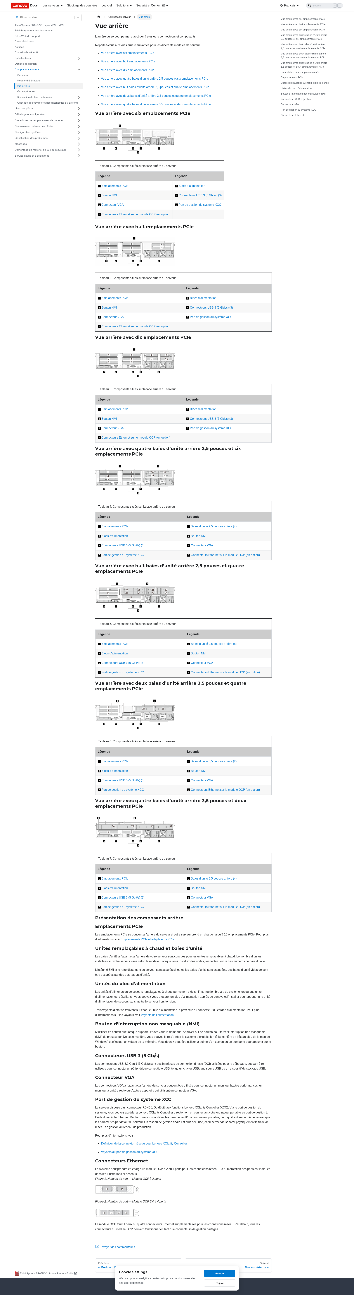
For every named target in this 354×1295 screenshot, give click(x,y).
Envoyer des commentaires (117, 1247)
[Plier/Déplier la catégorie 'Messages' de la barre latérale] (79, 144)
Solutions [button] (122, 5)
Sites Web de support (27, 36)
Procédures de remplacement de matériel (39, 120)
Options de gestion (26, 63)
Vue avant (23, 75)
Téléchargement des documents (34, 30)
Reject (220, 1283)
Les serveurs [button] (51, 5)
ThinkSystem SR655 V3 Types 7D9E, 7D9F (40, 25)
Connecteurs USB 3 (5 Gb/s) (296, 99)
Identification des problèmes (31, 137)
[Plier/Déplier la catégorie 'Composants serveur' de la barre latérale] (79, 70)
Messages (21, 143)
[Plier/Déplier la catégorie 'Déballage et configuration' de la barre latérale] (79, 114)
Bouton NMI (109, 195)
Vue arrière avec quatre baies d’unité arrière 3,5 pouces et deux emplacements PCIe (156, 104)
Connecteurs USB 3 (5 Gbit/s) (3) (200, 195)
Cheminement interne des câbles (34, 126)
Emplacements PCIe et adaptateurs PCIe (147, 939)
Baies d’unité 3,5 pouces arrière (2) (214, 761)
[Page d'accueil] (98, 17)
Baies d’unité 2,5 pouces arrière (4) (214, 526)
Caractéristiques (24, 41)
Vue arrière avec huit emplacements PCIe (128, 61)
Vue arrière (23, 86)
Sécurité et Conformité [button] (150, 5)
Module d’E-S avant (28, 80)
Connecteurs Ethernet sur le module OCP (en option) (135, 214)
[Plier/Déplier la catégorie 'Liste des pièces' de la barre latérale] (79, 109)
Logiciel (107, 5)
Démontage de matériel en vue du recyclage (41, 149)
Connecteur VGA (112, 204)
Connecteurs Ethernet (292, 115)
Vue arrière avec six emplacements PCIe (127, 52)
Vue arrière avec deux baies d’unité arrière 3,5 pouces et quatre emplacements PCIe (156, 95)
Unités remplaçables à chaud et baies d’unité (305, 82)
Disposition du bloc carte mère (34, 97)
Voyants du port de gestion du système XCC (130, 1152)
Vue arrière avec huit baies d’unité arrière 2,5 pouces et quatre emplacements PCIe (155, 87)
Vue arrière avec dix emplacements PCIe (127, 70)
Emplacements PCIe (114, 185)
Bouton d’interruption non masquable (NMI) (303, 93)
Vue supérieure (26, 91)
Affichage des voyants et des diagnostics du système (48, 102)
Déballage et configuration (30, 114)
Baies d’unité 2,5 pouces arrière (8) (214, 643)
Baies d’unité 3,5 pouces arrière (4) (214, 878)
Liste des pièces (24, 108)
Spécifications (23, 58)
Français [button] (290, 5)
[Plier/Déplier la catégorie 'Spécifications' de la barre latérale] (79, 58)
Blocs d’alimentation (192, 185)
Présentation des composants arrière (300, 72)
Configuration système (28, 132)
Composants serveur (27, 69)
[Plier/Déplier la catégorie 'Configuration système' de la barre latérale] (79, 132)
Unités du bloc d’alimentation (296, 88)
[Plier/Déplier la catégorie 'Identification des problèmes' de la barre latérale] (79, 138)
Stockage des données (82, 5)
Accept (219, 1273)
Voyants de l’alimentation (157, 1015)
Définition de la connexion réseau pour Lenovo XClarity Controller (144, 1143)
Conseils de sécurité (26, 52)
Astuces (19, 46)
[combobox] (20, 17)
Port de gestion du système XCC (200, 204)
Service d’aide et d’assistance (32, 155)
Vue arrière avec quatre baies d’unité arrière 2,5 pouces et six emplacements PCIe (154, 78)
